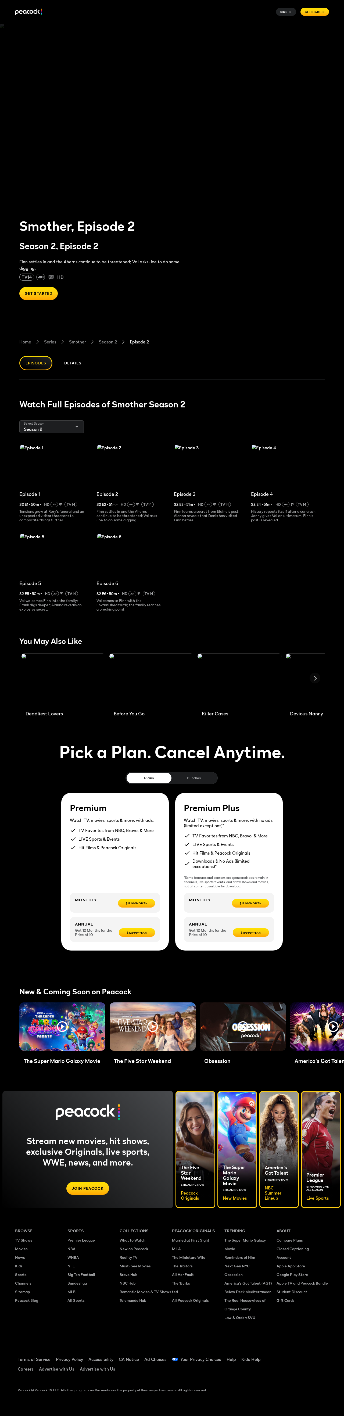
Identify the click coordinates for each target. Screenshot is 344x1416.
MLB (71, 1291)
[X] (297, 1371)
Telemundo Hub (133, 1300)
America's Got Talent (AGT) (248, 1283)
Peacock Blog (26, 1300)
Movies (21, 1248)
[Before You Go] (151, 680)
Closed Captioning (293, 1248)
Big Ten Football (81, 1274)
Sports (21, 1274)
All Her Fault (183, 1274)
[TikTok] (297, 1356)
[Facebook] (284, 1356)
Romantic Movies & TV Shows (145, 1291)
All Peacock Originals (190, 1300)
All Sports (76, 1300)
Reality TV (129, 1257)
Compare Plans (290, 1240)
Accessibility (100, 1359)
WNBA (73, 1257)
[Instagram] (284, 1371)
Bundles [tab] (194, 778)
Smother (77, 342)
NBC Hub (127, 1283)
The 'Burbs (181, 1283)
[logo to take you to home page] (28, 12)
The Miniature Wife (188, 1257)
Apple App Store (291, 1266)
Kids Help (251, 1359)
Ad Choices (155, 1359)
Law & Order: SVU (239, 1317)
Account (284, 1257)
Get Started (315, 11)
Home (25, 342)
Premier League (81, 1240)
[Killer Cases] (239, 680)
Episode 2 (139, 342)
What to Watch (132, 1240)
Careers (26, 1369)
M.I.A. (177, 1248)
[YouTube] (311, 1356)
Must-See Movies (135, 1266)
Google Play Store (292, 1274)
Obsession (233, 1274)
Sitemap (22, 1291)
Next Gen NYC (237, 1266)
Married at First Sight (190, 1240)
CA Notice (129, 1359)
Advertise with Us (56, 1369)
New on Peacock (134, 1248)
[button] (62, 1026)
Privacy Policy (69, 1359)
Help (231, 1359)
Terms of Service (34, 1359)
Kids (19, 1266)
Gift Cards (286, 1300)
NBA (71, 1248)
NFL (71, 1266)
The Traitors (182, 1266)
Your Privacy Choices (200, 1359)
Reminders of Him (239, 1257)
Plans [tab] (149, 778)
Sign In (286, 11)
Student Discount (292, 1291)
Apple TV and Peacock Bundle (302, 1283)
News (20, 1257)
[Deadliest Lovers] (63, 680)
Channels (23, 1283)
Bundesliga (77, 1283)
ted (175, 1291)
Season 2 (108, 342)
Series (50, 342)
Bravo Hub (128, 1274)
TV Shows (23, 1240)
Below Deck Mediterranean (247, 1291)
